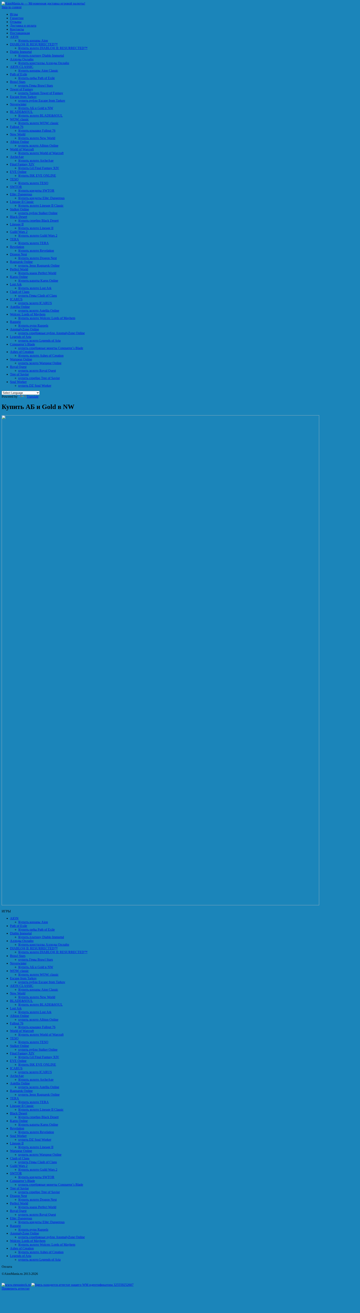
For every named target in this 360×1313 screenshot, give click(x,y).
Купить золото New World (36, 138)
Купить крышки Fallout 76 (36, 130)
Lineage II (17, 224)
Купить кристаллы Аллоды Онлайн (43, 63)
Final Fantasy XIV (22, 164)
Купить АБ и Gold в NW (35, 108)
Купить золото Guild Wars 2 (37, 235)
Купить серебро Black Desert (38, 220)
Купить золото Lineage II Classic (41, 205)
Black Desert (18, 217)
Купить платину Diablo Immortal (41, 55)
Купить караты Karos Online (38, 280)
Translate (33, 396)
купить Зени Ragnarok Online (39, 265)
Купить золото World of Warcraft (41, 153)
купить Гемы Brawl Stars (35, 85)
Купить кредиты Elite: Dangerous (41, 198)
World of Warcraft (22, 149)
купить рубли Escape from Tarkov (41, 100)
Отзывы (15, 22)
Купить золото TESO (33, 183)
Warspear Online (21, 359)
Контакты (17, 29)
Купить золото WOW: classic (38, 123)
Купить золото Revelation (36, 250)
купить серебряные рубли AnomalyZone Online (51, 333)
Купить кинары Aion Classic (38, 70)
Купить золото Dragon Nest (37, 258)
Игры (14, 14)
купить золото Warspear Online (39, 363)
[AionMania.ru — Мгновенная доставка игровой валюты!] (43, 3)
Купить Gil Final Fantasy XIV (38, 168)
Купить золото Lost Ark (34, 288)
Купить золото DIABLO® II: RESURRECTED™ (53, 48)
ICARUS (16, 299)
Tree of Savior (19, 374)
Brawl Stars (17, 82)
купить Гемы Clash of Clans (37, 295)
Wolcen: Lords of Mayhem (27, 314)
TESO (14, 179)
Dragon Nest (18, 254)
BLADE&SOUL (21, 112)
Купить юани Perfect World (37, 273)
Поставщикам (20, 33)
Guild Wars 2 (19, 232)
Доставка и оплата (23, 25)
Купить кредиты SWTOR (36, 190)
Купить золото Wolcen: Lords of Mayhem (46, 318)
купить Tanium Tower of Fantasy (40, 93)
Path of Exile (18, 74)
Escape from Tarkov (23, 97)
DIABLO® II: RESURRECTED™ (34, 44)
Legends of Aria (20, 337)
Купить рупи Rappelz (33, 325)
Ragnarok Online (21, 262)
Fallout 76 (16, 127)
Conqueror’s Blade (22, 344)
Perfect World (19, 269)
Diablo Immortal (21, 52)
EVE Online (18, 172)
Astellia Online (20, 307)
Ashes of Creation (22, 352)
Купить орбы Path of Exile (36, 78)
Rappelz (15, 322)
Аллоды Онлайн (22, 59)
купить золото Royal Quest (37, 370)
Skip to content (11, 7)
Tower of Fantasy (21, 89)
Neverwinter (18, 104)
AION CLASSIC (21, 67)
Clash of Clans (19, 292)
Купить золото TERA (33, 243)
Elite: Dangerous (21, 194)
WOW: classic (19, 119)
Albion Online (19, 142)
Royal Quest (18, 367)
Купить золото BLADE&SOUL (40, 115)
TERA (14, 239)
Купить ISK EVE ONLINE (37, 175)
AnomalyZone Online (24, 329)
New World (17, 134)
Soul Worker (18, 382)
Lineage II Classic (22, 202)
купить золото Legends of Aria (39, 340)
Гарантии (17, 18)
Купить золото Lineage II (35, 228)
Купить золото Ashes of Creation (41, 355)
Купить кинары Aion (33, 40)
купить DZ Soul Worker (34, 385)
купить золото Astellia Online (38, 310)
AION (14, 37)
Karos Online (19, 277)
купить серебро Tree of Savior (39, 378)
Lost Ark (16, 284)
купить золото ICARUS (35, 303)
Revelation (17, 247)
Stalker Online (19, 209)
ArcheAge (17, 157)
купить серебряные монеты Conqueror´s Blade (50, 348)
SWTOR (16, 187)
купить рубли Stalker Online (38, 213)
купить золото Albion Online (38, 145)
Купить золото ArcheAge (36, 160)
